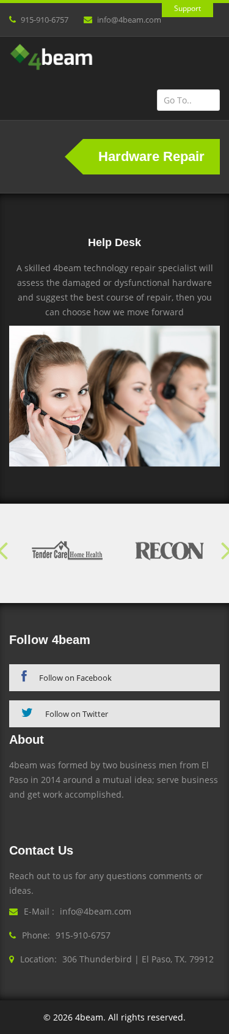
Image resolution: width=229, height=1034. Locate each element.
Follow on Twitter (76, 713)
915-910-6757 (44, 19)
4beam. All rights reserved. (130, 1017)
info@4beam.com (129, 19)
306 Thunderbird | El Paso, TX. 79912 (138, 959)
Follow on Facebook (75, 677)
